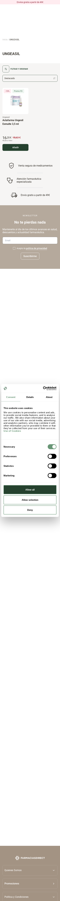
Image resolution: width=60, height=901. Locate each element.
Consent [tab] (10, 397)
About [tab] (49, 397)
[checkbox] (14, 248)
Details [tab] (30, 397)
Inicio (5, 39)
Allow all (30, 489)
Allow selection (30, 499)
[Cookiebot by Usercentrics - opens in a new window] (43, 388)
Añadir (15, 147)
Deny (30, 510)
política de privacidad (36, 248)
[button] (30, 883)
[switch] (52, 456)
